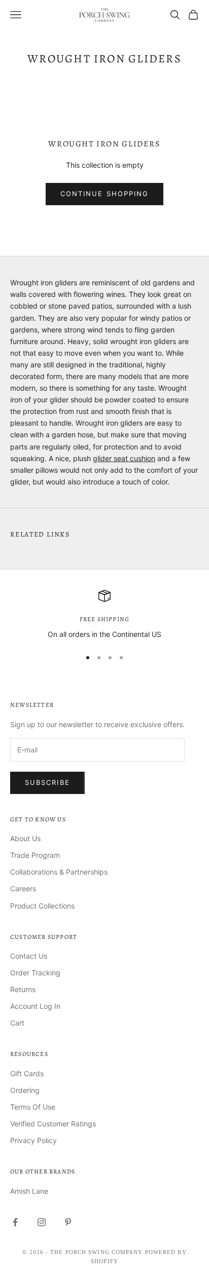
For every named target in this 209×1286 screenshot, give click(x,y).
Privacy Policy (33, 1140)
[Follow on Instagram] (42, 1222)
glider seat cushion (124, 458)
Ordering (25, 1090)
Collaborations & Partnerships (59, 871)
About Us (25, 838)
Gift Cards (27, 1073)
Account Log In (35, 1006)
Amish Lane (29, 1191)
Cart (17, 1022)
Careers (23, 888)
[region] (104, 615)
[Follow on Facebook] (15, 1222)
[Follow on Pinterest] (68, 1222)
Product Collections (42, 905)
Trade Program (35, 855)
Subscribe (47, 782)
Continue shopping (104, 194)
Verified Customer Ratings (53, 1123)
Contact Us (28, 956)
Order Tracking (35, 972)
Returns (23, 989)
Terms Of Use (32, 1107)
